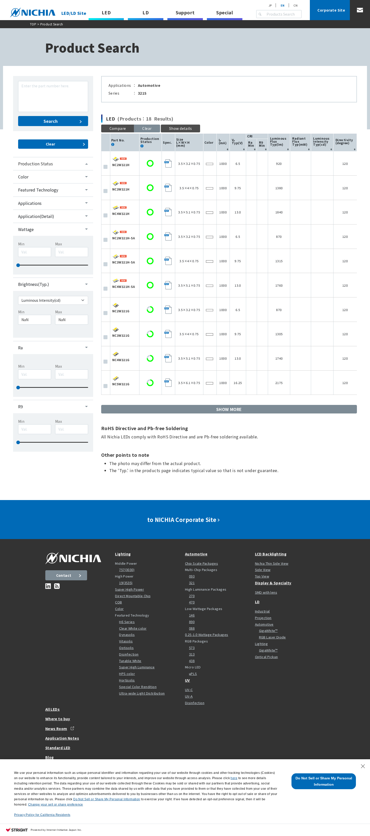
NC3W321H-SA (123, 262)
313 (192, 654)
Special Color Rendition (138, 686)
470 (192, 602)
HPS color (127, 673)
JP (270, 5)
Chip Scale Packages (201, 563)
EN (283, 5)
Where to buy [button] (57, 718)
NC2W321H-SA (123, 238)
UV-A (189, 696)
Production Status (35, 164)
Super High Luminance (137, 667)
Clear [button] (147, 128)
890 (192, 621)
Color (23, 177)
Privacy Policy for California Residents (42, 815)
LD (145, 12)
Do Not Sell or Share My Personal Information (323, 781)
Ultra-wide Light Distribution (142, 693)
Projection (263, 617)
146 (192, 615)
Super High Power (129, 589)
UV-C (189, 689)
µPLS (193, 673)
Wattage (26, 229)
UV (187, 680)
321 (192, 582)
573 (192, 647)
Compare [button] (117, 128)
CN (295, 5)
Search (51, 121)
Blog (49, 757)
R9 (20, 406)
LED (106, 12)
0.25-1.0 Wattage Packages (206, 634)
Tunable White (130, 660)
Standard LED (57, 747)
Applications (30, 203)
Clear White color (132, 628)
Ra (20, 348)
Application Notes (62, 738)
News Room (56, 728)
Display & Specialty (273, 583)
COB (118, 602)
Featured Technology (38, 190)
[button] (180, 128)
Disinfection (128, 654)
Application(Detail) (36, 216)
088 (192, 628)
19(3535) (125, 582)
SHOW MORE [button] (229, 409)
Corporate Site (331, 10)
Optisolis (126, 647)
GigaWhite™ (268, 630)
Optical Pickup (266, 656)
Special (224, 12)
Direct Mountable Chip (133, 595)
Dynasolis (127, 634)
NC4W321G (120, 360)
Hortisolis (127, 680)
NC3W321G (120, 335)
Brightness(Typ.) (33, 284)
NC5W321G (120, 384)
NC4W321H (120, 213)
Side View (263, 569)
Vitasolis (126, 641)
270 (192, 595)
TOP (33, 24)
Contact (63, 575)
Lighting (123, 554)
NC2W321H (120, 165)
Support (185, 12)
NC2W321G (120, 311)
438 (192, 660)
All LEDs (52, 709)
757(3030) (126, 569)
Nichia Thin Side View (271, 563)
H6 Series (127, 621)
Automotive (196, 554)
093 (192, 576)
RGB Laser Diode (272, 637)
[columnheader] (223, 142)
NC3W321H (120, 189)
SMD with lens (266, 592)
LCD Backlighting (271, 554)
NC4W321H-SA (123, 286)
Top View (262, 576)
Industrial (262, 611)
